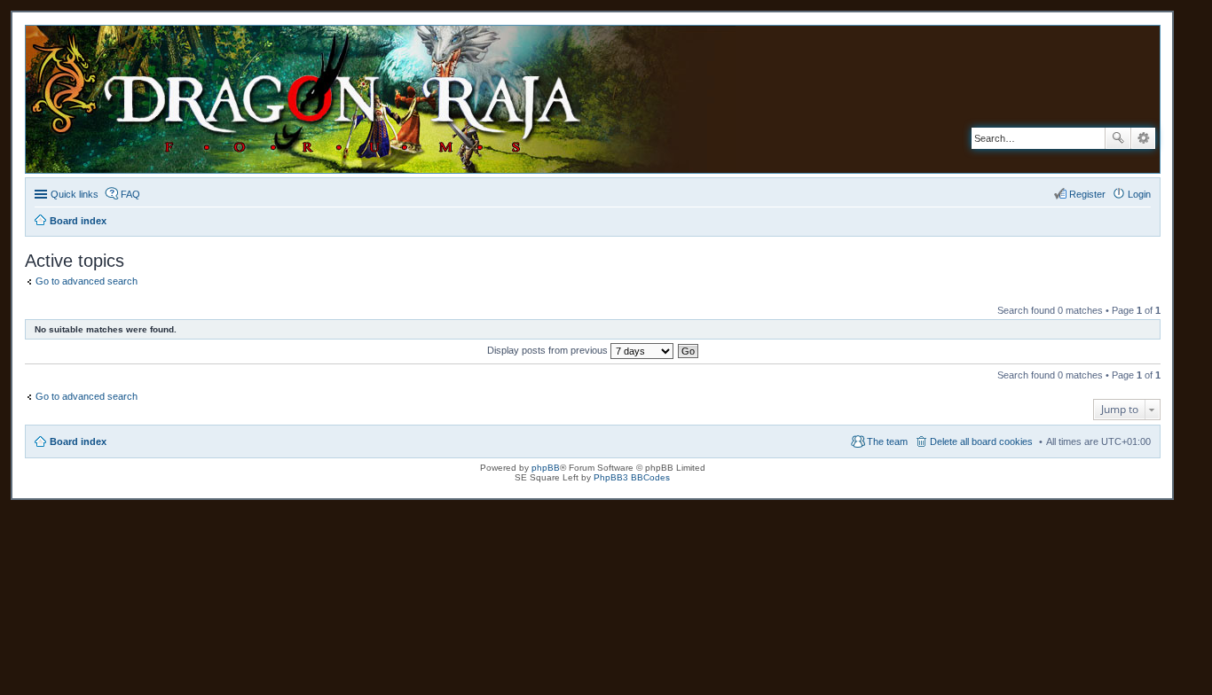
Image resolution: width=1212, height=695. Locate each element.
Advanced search (1143, 138)
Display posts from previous (548, 350)
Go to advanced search (86, 281)
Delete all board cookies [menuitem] (981, 441)
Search (1118, 138)
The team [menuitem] (887, 441)
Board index (78, 441)
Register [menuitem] (1087, 194)
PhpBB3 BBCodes (632, 477)
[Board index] (394, 99)
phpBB (545, 467)
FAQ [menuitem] (130, 194)
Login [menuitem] (1139, 194)
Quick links (74, 194)
